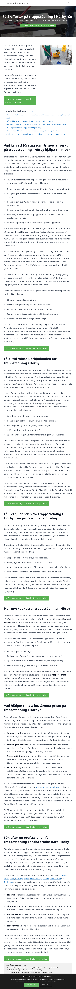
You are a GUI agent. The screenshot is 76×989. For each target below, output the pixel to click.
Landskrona (55, 878)
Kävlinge (19, 878)
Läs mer (57, 981)
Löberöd (63, 875)
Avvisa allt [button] (45, 985)
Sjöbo (26, 878)
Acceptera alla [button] (31, 985)
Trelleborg (8, 882)
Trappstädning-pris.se (16, 2)
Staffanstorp (36, 878)
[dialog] (38, 981)
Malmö (46, 878)
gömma (30, 111)
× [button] (74, 975)
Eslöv (12, 878)
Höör (6, 878)
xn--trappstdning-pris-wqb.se (49, 787)
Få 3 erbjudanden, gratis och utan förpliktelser (38, 25)
